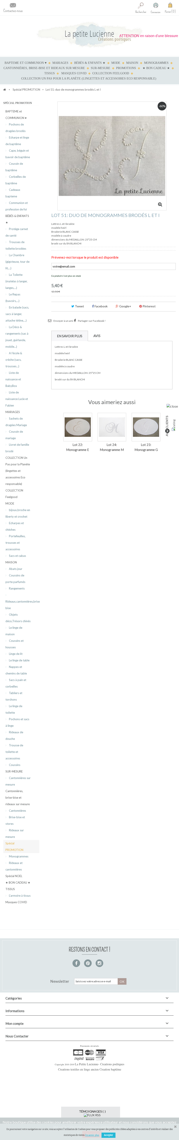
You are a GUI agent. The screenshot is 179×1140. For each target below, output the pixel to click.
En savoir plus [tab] (69, 336)
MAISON (132, 62)
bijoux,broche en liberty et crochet (17, 513)
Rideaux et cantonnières (13, 866)
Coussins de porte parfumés (15, 579)
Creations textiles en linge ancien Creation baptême (89, 1069)
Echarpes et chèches (14, 526)
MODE (115, 62)
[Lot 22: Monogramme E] (77, 427)
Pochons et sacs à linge (17, 722)
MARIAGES (60, 62)
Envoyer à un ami (63, 320)
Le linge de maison (13, 631)
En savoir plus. (92, 1135)
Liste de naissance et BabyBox (13, 379)
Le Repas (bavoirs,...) (12, 298)
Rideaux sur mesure (14, 833)
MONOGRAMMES (156, 62)
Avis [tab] (96, 336)
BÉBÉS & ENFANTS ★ (89, 62)
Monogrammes (18, 856)
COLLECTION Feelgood (110, 73)
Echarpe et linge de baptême (17, 141)
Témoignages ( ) (92, 1111)
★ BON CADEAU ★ (156, 68)
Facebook (101, 306)
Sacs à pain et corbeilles (15, 683)
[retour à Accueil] (4, 89)
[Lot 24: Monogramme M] (112, 427)
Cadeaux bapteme (12, 193)
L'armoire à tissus (19, 895)
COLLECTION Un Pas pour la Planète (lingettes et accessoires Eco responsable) (88, 78)
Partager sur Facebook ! (92, 320)
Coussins (14, 765)
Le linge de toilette (13, 709)
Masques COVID (73, 73)
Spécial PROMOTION (14, 847)
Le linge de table (18, 660)
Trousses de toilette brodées (15, 245)
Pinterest (149, 306)
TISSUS (49, 73)
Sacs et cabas (17, 555)
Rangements (16, 588)
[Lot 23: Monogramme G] (146, 427)
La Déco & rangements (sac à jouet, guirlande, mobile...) (16, 336)
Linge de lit (15, 654)
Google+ (125, 306)
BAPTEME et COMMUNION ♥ (25, 62)
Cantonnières (17, 810)
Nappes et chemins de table (16, 670)
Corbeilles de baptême (15, 180)
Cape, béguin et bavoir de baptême (17, 154)
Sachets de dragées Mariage (16, 422)
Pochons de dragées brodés (15, 128)
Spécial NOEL (13, 876)
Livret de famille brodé (17, 448)
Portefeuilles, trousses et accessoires (15, 542)
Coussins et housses (14, 644)
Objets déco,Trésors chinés (18, 618)
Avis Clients (167, 426)
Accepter (108, 1135)
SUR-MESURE (100, 68)
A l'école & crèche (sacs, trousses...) (13, 359)
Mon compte (14, 1023)
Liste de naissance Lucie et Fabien (16, 399)
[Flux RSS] (92, 1115)
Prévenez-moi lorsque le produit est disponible (85, 257)
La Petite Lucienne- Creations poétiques (99, 1064)
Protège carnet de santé (16, 232)
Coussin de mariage (14, 435)
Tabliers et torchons (13, 696)
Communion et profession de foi (16, 206)
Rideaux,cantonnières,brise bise (22, 605)
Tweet (79, 306)
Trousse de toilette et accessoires (14, 752)
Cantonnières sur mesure (18, 781)
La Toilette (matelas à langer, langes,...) (16, 281)
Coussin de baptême (14, 167)
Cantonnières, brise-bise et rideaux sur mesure (44, 68)
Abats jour (15, 569)
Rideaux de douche (14, 735)
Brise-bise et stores (15, 820)
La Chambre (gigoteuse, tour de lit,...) (17, 261)
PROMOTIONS (126, 68)
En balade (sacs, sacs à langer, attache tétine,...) (17, 314)
